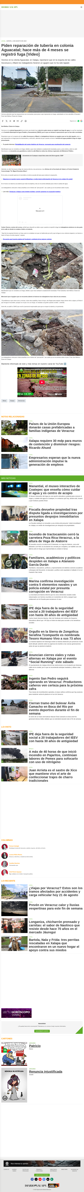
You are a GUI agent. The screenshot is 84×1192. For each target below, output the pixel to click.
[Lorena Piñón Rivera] (4, 826)
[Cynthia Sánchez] (4, 835)
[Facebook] (2, 121)
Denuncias (21, 371)
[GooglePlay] (51, 1150)
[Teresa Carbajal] (4, 818)
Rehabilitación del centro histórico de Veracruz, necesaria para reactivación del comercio (42, 144)
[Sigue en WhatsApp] (78, 121)
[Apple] (47, 1150)
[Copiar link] (21, 121)
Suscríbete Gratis (42, 1002)
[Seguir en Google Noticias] (81, 121)
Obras (4, 371)
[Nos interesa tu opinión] (42, 1134)
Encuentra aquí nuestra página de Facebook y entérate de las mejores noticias (27, 210)
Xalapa (12, 371)
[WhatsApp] (10, 121)
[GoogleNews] (43, 1150)
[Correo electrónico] (17, 121)
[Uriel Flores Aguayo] (4, 843)
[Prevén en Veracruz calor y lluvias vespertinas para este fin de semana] (14, 879)
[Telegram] (14, 121)
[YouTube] (40, 1150)
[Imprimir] (25, 121)
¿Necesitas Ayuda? (42, 1146)
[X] (6, 121)
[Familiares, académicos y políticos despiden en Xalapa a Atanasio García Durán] (14, 535)
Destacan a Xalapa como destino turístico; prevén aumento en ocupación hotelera (34, 191)
